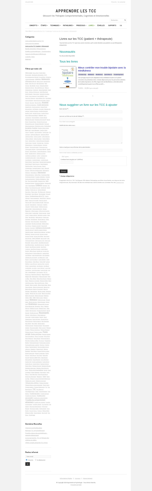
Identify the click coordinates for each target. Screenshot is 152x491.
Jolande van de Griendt (31, 257)
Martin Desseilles (46, 293)
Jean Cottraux (36, 238)
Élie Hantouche (41, 192)
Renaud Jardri (39, 349)
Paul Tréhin (34, 323)
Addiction (38, 79)
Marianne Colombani (34, 280)
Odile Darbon (33, 315)
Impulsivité (44, 225)
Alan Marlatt (33, 85)
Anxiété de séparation (30, 105)
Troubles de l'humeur (30, 395)
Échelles (101, 25)
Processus (80, 25)
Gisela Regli (35, 213)
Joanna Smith (45, 253)
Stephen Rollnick (44, 364)
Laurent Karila (32, 266)
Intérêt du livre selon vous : (67, 125)
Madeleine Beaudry (36, 274)
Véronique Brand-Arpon (35, 406)
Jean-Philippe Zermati (35, 247)
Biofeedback (47, 126)
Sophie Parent (36, 364)
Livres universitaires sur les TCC (34, 41)
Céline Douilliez (38, 138)
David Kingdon (44, 164)
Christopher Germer (30, 149)
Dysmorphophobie (30, 179)
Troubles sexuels (37, 404)
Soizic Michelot (44, 359)
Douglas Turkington (40, 177)
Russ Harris (39, 355)
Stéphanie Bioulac (46, 366)
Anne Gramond (33, 96)
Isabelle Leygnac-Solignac (40, 230)
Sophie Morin (45, 362)
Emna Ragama (31, 185)
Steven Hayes (28, 366)
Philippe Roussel (29, 332)
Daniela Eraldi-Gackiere (45, 162)
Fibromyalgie (42, 194)
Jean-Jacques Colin (39, 240)
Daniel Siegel (36, 162)
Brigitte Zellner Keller (43, 128)
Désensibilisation (29, 174)
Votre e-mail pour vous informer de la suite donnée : (74, 147)
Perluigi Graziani (38, 325)
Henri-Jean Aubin (35, 221)
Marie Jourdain (33, 285)
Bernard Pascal (32, 121)
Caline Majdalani (35, 130)
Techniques (54, 25)
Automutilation (36, 117)
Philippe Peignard (45, 330)
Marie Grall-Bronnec (40, 283)
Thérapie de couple (30, 381)
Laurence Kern (41, 264)
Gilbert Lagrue (34, 211)
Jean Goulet (44, 238)
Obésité (27, 315)
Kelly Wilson (36, 261)
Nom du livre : (64, 109)
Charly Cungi (28, 143)
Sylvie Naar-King (33, 374)
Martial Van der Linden (35, 293)
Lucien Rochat (44, 270)
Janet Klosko (28, 238)
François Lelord (43, 200)
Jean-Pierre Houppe (36, 249)
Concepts (33, 25)
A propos (77, 478)
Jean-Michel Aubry (29, 245)
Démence (27, 172)
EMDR (47, 181)
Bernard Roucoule (29, 124)
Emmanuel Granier (29, 183)
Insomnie (32, 228)
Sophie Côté (28, 362)
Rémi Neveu (34, 351)
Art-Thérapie (36, 109)
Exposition (28, 192)
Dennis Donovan (37, 166)
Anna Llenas (36, 94)
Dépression (42, 173)
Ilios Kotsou (28, 225)
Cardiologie (45, 132)
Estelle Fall (43, 187)
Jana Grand (46, 236)
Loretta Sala (28, 268)
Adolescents (45, 79)
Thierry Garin (46, 385)
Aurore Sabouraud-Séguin (31, 115)
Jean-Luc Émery (34, 242)
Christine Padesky (37, 145)
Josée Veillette (42, 259)
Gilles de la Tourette (44, 211)
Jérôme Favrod (29, 253)
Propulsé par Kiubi (76, 485)
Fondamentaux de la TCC (37, 196)
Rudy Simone (33, 355)
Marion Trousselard (38, 289)
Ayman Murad (43, 117)
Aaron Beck (36, 73)
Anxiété (45, 102)
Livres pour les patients (32, 43)
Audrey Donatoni (34, 111)
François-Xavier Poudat (37, 202)
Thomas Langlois (29, 387)
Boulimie (34, 128)
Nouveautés (44, 313)
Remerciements (87, 478)
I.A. (121, 25)
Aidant (27, 83)
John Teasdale (45, 255)
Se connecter (121, 2)
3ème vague (28, 73)
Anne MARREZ (40, 96)
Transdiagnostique (30, 391)
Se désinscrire (41, 460)
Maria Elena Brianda (42, 278)
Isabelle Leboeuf (29, 230)
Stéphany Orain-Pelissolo (42, 368)
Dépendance (34, 172)
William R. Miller (29, 413)
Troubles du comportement (40, 398)
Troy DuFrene (45, 404)
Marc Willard (33, 278)
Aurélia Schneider (43, 111)
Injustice (27, 228)
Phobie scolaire (38, 332)
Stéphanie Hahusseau (30, 368)
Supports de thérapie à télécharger (35, 54)
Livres (91, 25)
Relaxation (33, 349)
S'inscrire (114, 2)
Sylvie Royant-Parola (43, 374)
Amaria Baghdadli (43, 90)
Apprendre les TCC (76, 10)
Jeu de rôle (46, 251)
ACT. (45, 75)
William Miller (45, 410)
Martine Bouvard (39, 295)
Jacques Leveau (44, 234)
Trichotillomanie (43, 391)
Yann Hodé (44, 413)
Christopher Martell (41, 149)
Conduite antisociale (30, 157)
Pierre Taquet (37, 338)
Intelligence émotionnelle (42, 228)
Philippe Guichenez (35, 330)
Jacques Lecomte (35, 234)
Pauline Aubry (41, 323)
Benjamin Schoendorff (40, 119)
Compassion (44, 155)
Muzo (42, 306)
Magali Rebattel (45, 274)
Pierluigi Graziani (46, 334)
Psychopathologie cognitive (32, 345)
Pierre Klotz (47, 336)
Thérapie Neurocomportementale (33, 385)
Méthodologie (41, 300)
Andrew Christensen (34, 92)
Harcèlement (34, 219)
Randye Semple (33, 347)
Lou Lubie (34, 268)
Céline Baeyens (46, 136)
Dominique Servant (30, 177)
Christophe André (34, 147)
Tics (46, 387)
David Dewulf (28, 164)
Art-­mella (41, 109)
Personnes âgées (34, 327)
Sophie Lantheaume (37, 362)
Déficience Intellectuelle (36, 170)
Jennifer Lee (39, 251)
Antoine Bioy (38, 102)
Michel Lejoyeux (33, 302)
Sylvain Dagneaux (35, 372)
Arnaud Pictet (44, 107)
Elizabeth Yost (41, 181)
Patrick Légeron (37, 321)
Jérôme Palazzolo (37, 253)
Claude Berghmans (42, 151)
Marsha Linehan (41, 291)
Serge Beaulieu (36, 359)
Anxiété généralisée (42, 105)
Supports (112, 25)
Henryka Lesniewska (36, 223)
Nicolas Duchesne (41, 310)
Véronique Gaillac (34, 408)
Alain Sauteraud (40, 83)
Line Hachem (40, 266)
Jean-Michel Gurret (39, 245)
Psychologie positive (44, 342)
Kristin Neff (42, 261)
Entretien (45, 185)
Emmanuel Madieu (39, 183)
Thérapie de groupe (41, 381)
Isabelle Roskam (29, 232)
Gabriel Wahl (28, 209)
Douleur (48, 177)
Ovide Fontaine (35, 317)
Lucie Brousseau (36, 270)
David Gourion (36, 164)
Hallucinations (39, 217)
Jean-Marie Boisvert (44, 242)
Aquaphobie (28, 107)
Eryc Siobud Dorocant (34, 187)
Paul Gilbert (28, 323)
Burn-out (28, 130)
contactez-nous (120, 182)
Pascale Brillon (44, 319)
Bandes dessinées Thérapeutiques (35, 49)
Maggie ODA (28, 276)
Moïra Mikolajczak (29, 306)
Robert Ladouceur (29, 353)
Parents (41, 317)
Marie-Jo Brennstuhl (38, 287)
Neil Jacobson (33, 310)
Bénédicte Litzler (39, 126)
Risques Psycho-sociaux (43, 351)
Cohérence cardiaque (30, 155)
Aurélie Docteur (37, 113)
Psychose (42, 345)
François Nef (28, 202)
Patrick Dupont (29, 321)
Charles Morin (32, 140)
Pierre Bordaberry (29, 336)
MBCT (30, 297)
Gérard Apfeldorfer (37, 209)
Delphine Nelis (29, 166)
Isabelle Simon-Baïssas (39, 232)
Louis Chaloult (40, 268)
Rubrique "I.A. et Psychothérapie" (35, 430)
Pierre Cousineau (39, 336)
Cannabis (31, 132)
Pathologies (68, 25)
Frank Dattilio (33, 204)
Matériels (28, 59)
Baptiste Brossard (29, 119)
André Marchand (44, 92)
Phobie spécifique (36, 334)
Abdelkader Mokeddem (38, 75)
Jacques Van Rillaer (38, 236)
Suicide (45, 370)
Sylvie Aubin (43, 372)
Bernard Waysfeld (39, 124)
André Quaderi (29, 94)
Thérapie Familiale (43, 383)
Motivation (37, 306)
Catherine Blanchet (35, 134)
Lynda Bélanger (32, 272)
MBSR (34, 297)
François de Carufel (33, 200)
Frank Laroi (39, 204)
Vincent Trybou (33, 410)
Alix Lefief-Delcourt (39, 87)
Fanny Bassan (35, 194)
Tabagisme (39, 376)
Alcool (37, 85)
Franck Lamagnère (34, 198)
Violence (40, 410)
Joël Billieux (28, 255)
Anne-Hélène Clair (40, 98)
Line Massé (46, 266)
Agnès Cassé (40, 81)
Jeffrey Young (33, 251)
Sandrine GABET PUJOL (35, 357)
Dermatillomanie (36, 168)
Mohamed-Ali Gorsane (43, 304)
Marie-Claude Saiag (42, 285)
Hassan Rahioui (41, 219)
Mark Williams (33, 291)
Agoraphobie (47, 81)
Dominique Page (45, 174)
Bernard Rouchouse (42, 121)
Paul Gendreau (45, 321)
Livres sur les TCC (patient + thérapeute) (85, 38)
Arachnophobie (36, 107)
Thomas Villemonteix (39, 387)
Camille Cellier (43, 130)
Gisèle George (42, 213)
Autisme (40, 115)
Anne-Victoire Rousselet (40, 100)
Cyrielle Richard (36, 160)
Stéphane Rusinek (36, 366)
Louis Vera (47, 268)
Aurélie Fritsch (44, 113)
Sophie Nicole (28, 364)
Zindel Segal (32, 415)
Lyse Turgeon (39, 272)
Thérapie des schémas (32, 383)
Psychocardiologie (34, 342)
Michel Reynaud (41, 302)
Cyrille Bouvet (44, 160)
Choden (34, 143)
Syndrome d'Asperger (30, 376)
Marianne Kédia (44, 280)
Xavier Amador (37, 413)
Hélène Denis (45, 223)
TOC (34, 389)
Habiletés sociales (42, 215)
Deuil (42, 168)
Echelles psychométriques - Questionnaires (38, 51)
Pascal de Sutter (36, 319)
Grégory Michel (33, 215)
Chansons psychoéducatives (33, 428)
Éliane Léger (34, 192)
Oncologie (28, 317)
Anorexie (32, 102)
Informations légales (66, 478)
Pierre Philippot (29, 338)
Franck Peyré (43, 198)
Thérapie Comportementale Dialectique (40, 378)
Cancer (27, 132)
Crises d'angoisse (40, 157)
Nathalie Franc (42, 308)
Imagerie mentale (36, 225)
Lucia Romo (28, 270)
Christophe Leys (43, 147)
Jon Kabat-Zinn (41, 257)
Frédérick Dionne (43, 206)
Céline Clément (29, 138)
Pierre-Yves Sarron (45, 338)
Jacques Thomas (29, 236)
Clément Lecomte (41, 153)
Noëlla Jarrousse (34, 313)
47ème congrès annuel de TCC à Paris (36, 442)
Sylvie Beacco (108, 74)
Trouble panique (44, 393)
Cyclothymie (28, 160)
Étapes (44, 25)
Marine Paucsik (29, 289)
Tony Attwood (39, 389)
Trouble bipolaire (118, 74)
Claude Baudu (33, 151)
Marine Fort (46, 287)
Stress (26, 370)
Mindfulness (99, 74)
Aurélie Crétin (28, 113)
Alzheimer (35, 90)
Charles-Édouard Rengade (42, 140)
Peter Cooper (42, 327)
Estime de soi (33, 189)
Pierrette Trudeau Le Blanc (31, 340)
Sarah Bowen (44, 357)
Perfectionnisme (29, 325)
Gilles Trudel (28, 213)
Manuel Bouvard (43, 276)
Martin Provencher (29, 295)
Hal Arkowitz (32, 217)
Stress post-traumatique (36, 370)
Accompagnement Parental (32, 77)
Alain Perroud (32, 83)
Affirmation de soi (30, 81)
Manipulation (35, 276)
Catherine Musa (29, 136)
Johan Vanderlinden (37, 255)
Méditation (91, 74)
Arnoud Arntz (28, 109)
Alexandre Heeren (29, 87)
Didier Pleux (38, 174)
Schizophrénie (28, 359)
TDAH (44, 376)
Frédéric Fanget (34, 206)
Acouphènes (42, 77)
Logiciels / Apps (30, 57)
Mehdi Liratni (39, 297)
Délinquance (46, 170)
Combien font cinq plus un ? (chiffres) (72, 159)
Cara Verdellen (38, 132)
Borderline (28, 128)
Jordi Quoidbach (33, 259)
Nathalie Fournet (34, 308)
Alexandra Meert (44, 85)
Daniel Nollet (28, 162)
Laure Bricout (33, 264)
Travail (36, 391)
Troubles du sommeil (39, 402)
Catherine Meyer (45, 134)
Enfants (39, 185)
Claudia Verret (32, 153)
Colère (38, 155)
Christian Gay (82, 74)
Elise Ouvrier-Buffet (33, 181)
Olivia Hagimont (41, 315)
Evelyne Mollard (42, 189)
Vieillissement (42, 408)
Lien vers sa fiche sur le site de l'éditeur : (71, 116)
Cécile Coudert (37, 136)
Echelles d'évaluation (41, 179)
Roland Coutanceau (40, 353)
